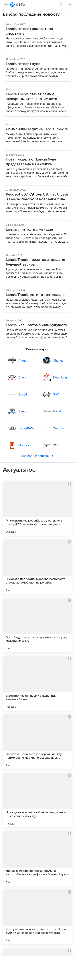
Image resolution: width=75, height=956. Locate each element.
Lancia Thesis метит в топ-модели (35, 295)
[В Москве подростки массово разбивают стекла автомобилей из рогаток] (37, 566)
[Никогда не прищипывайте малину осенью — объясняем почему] (37, 800)
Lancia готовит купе (23, 64)
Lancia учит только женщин (29, 229)
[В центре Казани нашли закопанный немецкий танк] (37, 683)
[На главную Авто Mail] (20, 4)
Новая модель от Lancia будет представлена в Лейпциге (32, 161)
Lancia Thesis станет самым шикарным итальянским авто (31, 96)
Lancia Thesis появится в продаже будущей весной (35, 262)
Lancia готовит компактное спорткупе (29, 31)
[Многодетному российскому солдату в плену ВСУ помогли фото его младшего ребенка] (37, 508)
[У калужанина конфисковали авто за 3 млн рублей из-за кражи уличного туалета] (37, 916)
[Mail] (12, 4)
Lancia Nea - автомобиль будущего (36, 325)
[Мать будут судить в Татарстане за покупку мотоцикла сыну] (37, 625)
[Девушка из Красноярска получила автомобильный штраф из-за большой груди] (37, 858)
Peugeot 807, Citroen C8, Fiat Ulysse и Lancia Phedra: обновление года (37, 196)
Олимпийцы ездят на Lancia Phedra (37, 129)
